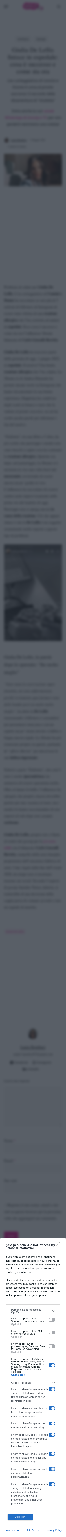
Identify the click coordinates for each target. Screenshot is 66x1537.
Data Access (33, 1530)
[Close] (58, 1245)
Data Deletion (12, 1530)
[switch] (52, 1320)
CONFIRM (20, 1517)
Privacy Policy (54, 1530)
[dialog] (33, 1387)
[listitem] (33, 1310)
